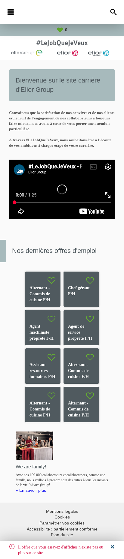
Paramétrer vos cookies (62, 523)
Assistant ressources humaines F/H (42, 370)
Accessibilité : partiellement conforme (62, 529)
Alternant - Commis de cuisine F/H (39, 294)
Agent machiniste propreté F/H (41, 332)
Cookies (62, 517)
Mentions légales (62, 511)
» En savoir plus (31, 490)
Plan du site (62, 534)
